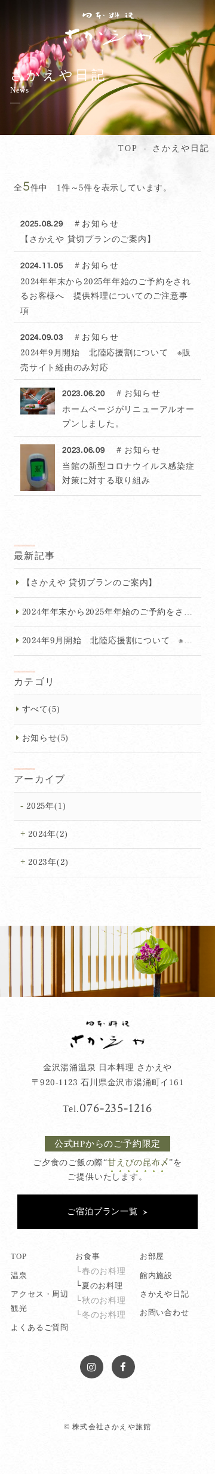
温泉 (19, 1276)
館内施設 (156, 1276)
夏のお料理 (102, 1286)
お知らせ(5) (45, 737)
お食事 (87, 1256)
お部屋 (152, 1256)
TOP (18, 1256)
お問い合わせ (164, 1313)
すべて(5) (41, 709)
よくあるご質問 (39, 1327)
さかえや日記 (164, 1294)
